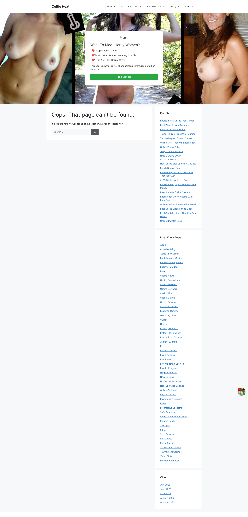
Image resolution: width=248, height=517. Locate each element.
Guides (164, 319)
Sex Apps (165, 425)
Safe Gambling (168, 412)
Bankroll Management (171, 262)
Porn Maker (133, 6)
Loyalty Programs (169, 368)
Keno (162, 346)
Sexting (172, 6)
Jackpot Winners (168, 341)
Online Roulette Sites (171, 221)
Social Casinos (167, 443)
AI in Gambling (167, 249)
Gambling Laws (168, 315)
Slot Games (166, 438)
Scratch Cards (167, 421)
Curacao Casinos (169, 306)
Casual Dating (167, 297)
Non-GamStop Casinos (172, 386)
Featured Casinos (169, 311)
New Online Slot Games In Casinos (178, 163)
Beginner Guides (168, 267)
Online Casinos (168, 390)
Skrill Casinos (167, 434)
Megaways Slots (168, 372)
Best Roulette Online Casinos (175, 192)
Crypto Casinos (168, 302)
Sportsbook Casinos (170, 447)
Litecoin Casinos (168, 350)
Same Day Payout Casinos (174, 416)
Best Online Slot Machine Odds (176, 208)
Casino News (167, 275)
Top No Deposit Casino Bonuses (176, 138)
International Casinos (171, 337)
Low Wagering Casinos (172, 363)
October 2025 (167, 502)
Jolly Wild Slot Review (171, 151)
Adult (163, 245)
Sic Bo (163, 430)
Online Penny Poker (170, 147)
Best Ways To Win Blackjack (174, 125)
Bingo (163, 271)
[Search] (95, 132)
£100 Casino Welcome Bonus (175, 180)
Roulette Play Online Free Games (177, 120)
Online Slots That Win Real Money (177, 142)
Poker (163, 403)
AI (122, 6)
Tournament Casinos (171, 452)
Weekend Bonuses (169, 460)
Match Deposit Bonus (171, 168)
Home (109, 6)
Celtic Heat (60, 6)
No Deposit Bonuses (170, 381)
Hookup (164, 324)
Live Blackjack (167, 355)
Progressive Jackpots (171, 408)
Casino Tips (166, 293)
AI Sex (188, 6)
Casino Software (168, 289)
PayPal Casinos (168, 394)
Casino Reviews (168, 284)
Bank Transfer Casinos (172, 258)
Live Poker (165, 359)
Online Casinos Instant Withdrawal (178, 204)
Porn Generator (154, 6)
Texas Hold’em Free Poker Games (177, 134)
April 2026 (165, 493)
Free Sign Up (124, 76)
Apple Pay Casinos (170, 253)
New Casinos (167, 377)
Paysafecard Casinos (171, 399)
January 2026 (167, 498)
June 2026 (165, 489)
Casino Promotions (170, 280)
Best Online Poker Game (172, 129)
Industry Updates (169, 328)
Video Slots (166, 456)
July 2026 (165, 484)
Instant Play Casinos (170, 333)
